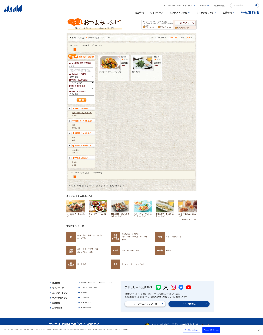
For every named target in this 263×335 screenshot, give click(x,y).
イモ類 (124, 240)
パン (127, 264)
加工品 (115, 250)
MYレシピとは (149, 27)
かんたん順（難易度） (159, 38)
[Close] (259, 330)
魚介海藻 (71, 250)
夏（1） (75, 162)
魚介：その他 (82, 252)
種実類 (160, 250)
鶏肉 (89, 235)
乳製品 (83, 264)
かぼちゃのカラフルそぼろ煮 (110, 72)
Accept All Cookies (211, 330)
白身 (84, 249)
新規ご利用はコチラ (183, 27)
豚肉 (84, 235)
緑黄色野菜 (126, 234)
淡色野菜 (135, 234)
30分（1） (75, 153)
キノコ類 (143, 237)
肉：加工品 (81, 238)
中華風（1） (76, 128)
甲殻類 (90, 249)
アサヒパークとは (165, 27)
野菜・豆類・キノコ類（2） (82, 113)
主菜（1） (75, 137)
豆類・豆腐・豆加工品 (130, 237)
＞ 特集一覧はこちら (189, 219)
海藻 (96, 249)
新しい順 (173, 38)
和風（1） (75, 125)
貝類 (91, 252)
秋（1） (75, 165)
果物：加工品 (176, 237)
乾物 (123, 250)
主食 (115, 264)
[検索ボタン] (257, 5)
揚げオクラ (136, 72)
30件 (189, 38)
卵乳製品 (71, 264)
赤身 (79, 249)
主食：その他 (139, 264)
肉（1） (75, 116)
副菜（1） (75, 140)
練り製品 (130, 250)
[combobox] (242, 5)
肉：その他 (97, 235)
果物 (160, 237)
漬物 (137, 250)
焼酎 (90, 38)
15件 (183, 38)
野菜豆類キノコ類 (115, 237)
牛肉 (79, 235)
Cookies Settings (191, 330)
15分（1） (75, 150)
